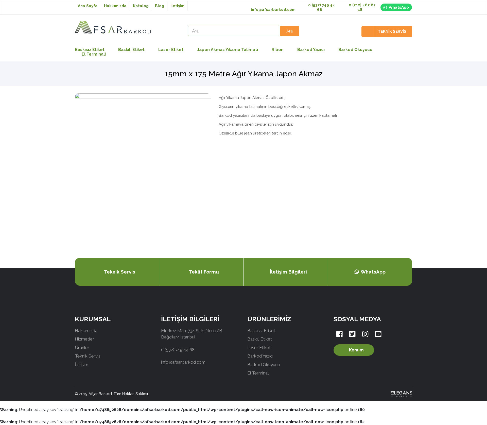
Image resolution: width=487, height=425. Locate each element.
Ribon (278, 49)
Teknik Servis (119, 272)
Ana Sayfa (88, 6)
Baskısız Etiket (261, 330)
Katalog (141, 6)
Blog (159, 6)
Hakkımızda (115, 6)
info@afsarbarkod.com (273, 9)
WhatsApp (399, 7)
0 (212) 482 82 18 (362, 7)
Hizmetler (84, 339)
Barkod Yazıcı (311, 49)
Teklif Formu (204, 272)
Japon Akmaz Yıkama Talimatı (227, 49)
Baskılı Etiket (131, 49)
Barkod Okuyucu (355, 49)
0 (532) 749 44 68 (321, 7)
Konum (356, 349)
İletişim (177, 6)
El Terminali (94, 54)
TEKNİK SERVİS (392, 31)
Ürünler (82, 347)
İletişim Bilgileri (288, 272)
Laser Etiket (170, 49)
